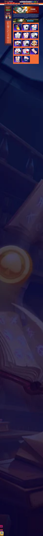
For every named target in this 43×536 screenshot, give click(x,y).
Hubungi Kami (31, 0)
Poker (21, 3)
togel (24, 3)
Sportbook (8, 3)
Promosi (37, 3)
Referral (35, 3)
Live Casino (27, 3)
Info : (5, 4)
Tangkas (29, 3)
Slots (13, 3)
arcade (19, 3)
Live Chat (28, 0)
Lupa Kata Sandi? (35, 0)
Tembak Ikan (32, 3)
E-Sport (11, 3)
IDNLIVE (16, 3)
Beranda (5, 3)
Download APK (23, 0)
